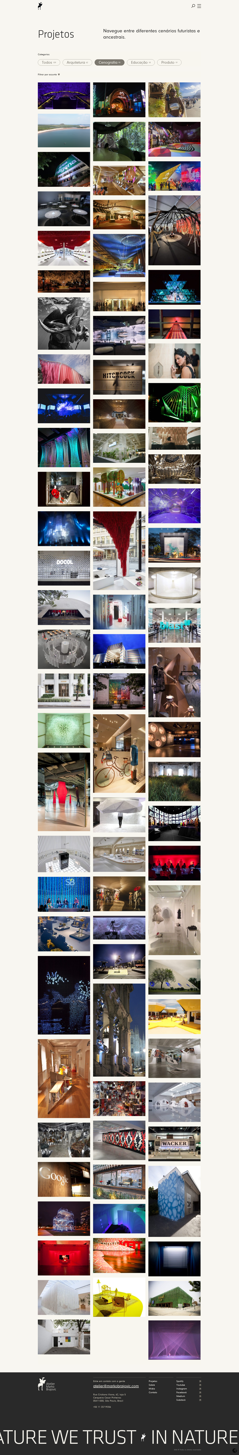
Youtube (180, 1385)
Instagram (181, 1389)
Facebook (181, 1392)
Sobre (152, 1385)
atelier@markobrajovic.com (116, 1386)
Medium (180, 1396)
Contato (153, 1392)
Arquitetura (77, 63)
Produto (169, 63)
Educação (141, 63)
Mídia (152, 1389)
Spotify (179, 1381)
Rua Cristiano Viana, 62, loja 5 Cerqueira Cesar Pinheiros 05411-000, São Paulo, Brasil (109, 1397)
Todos (49, 63)
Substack (181, 1400)
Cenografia (109, 63)
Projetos (153, 1381)
